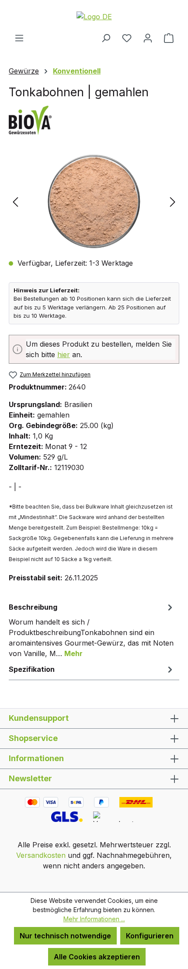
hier (63, 354)
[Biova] (94, 119)
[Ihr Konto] (147, 37)
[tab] (92, 630)
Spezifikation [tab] (32, 669)
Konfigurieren (150, 935)
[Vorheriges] (15, 201)
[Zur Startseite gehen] (94, 16)
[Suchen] (105, 37)
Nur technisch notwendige (65, 935)
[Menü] (19, 37)
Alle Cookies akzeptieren (97, 956)
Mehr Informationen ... (94, 919)
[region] (94, 201)
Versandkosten (41, 855)
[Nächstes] (172, 201)
